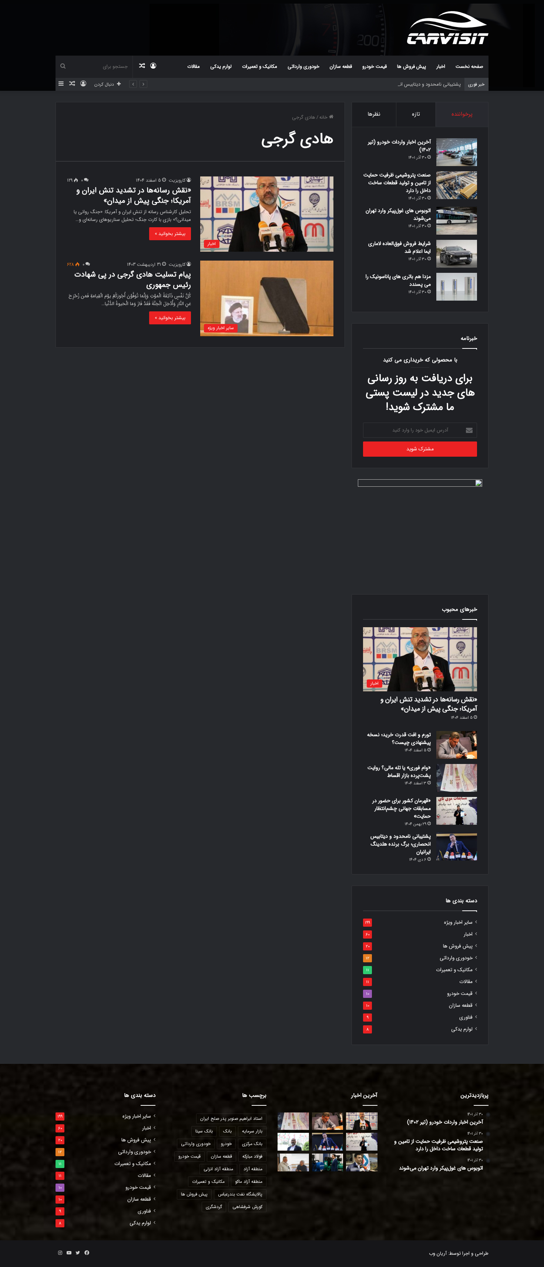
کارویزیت (177, 180)
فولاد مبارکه (252, 1156)
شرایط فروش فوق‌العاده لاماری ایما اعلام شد (399, 247)
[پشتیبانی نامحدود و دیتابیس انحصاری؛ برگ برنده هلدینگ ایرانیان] (456, 846)
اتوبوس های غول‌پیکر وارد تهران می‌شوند (398, 214)
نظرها (373, 114)
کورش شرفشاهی (247, 1206)
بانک (227, 1131)
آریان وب (438, 1253)
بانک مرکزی (252, 1143)
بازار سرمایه (252, 1131)
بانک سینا (204, 1131)
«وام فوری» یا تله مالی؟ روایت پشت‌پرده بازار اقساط (399, 772)
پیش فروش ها (411, 66)
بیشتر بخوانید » (170, 234)
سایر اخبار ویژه (458, 922)
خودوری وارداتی (303, 66)
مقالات (193, 66)
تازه (416, 114)
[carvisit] (447, 27)
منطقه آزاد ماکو (248, 1181)
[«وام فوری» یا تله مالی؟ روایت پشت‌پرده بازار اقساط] (456, 778)
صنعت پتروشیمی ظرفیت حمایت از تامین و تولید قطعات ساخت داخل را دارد (397, 183)
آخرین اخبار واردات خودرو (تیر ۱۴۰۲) (399, 146)
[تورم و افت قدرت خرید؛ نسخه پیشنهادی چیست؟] (456, 745)
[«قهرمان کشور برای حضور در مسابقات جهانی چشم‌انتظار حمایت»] (456, 811)
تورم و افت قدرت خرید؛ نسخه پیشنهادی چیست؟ (399, 739)
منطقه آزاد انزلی (218, 1168)
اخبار (440, 66)
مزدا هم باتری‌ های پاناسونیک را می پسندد (398, 280)
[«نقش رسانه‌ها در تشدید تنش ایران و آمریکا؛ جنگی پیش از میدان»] (361, 1121)
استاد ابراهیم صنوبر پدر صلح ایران (231, 1118)
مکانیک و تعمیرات (259, 66)
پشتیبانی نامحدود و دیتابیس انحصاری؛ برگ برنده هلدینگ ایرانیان (396, 84)
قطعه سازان (341, 66)
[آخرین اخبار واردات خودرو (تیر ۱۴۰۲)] (456, 152)
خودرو (226, 1143)
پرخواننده (462, 114)
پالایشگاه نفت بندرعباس (240, 1194)
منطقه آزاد (253, 1168)
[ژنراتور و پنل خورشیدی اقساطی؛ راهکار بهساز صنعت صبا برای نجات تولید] (327, 1162)
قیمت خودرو (374, 66)
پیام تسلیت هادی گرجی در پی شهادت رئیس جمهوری (132, 280)
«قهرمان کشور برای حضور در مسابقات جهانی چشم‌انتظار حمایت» (401, 808)
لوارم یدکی (221, 66)
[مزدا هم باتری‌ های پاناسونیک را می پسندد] (456, 287)
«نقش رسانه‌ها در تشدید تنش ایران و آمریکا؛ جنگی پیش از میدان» (133, 195)
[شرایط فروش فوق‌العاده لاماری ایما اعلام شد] (456, 254)
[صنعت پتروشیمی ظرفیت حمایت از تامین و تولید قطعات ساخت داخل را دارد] (456, 185)
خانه (324, 117)
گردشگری (214, 1206)
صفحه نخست (469, 66)
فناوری (466, 1017)
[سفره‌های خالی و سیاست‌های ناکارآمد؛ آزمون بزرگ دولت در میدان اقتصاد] (293, 1142)
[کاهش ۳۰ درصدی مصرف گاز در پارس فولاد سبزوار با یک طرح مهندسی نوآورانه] (361, 1162)
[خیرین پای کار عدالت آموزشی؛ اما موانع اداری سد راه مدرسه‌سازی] (293, 1162)
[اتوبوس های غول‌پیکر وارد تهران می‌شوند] (456, 221)
